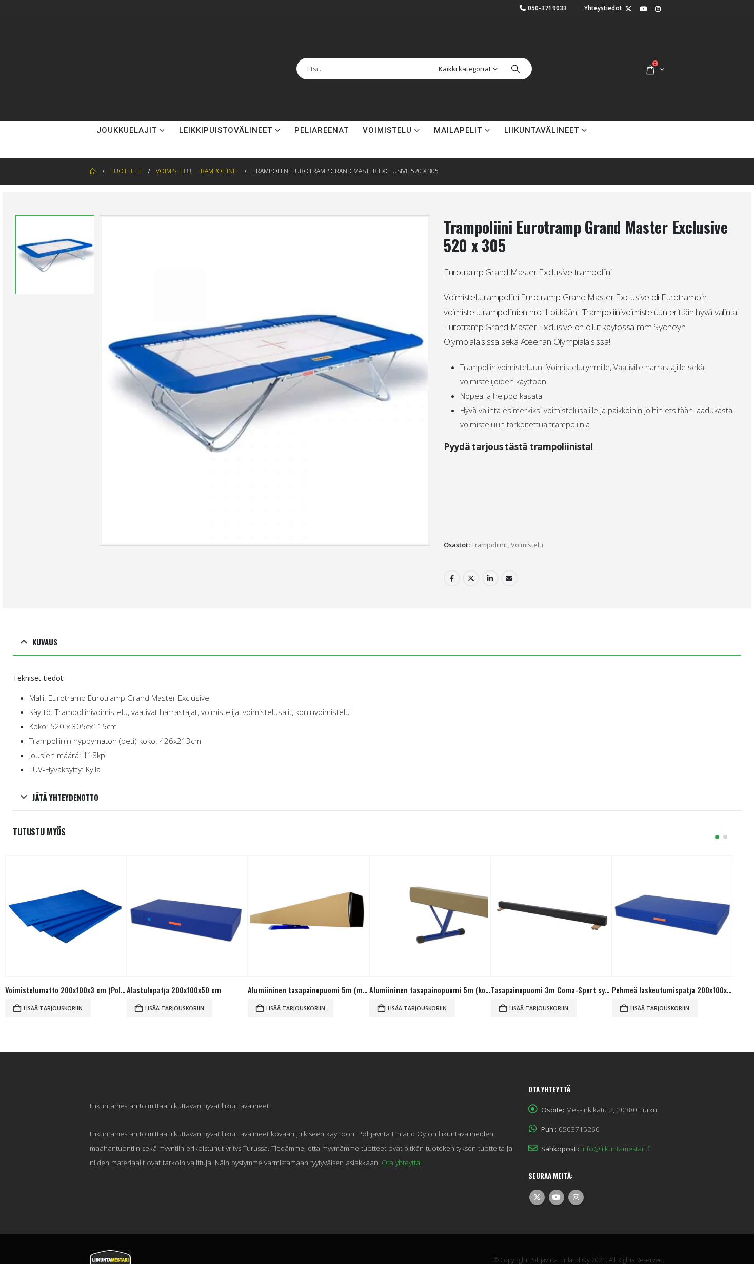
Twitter (471, 552)
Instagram (576, 1171)
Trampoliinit (489, 519)
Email (509, 552)
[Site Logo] (141, 55)
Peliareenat (321, 104)
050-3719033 (547, 8)
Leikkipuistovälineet (225, 104)
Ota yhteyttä (126, 123)
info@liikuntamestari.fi (616, 1123)
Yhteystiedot (603, 8)
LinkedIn (490, 552)
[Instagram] (657, 9)
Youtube (556, 1171)
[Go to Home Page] (93, 145)
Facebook (452, 552)
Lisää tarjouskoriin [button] (53, 982)
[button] (717, 811)
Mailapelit (458, 104)
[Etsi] (515, 56)
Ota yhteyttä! (402, 1136)
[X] (628, 9)
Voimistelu (387, 104)
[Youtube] (643, 9)
